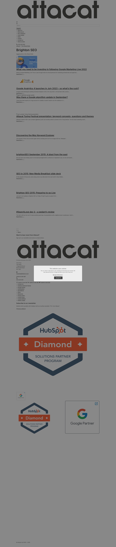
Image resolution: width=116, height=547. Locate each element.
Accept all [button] (58, 277)
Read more (70, 272)
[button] (58, 275)
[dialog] (58, 273)
